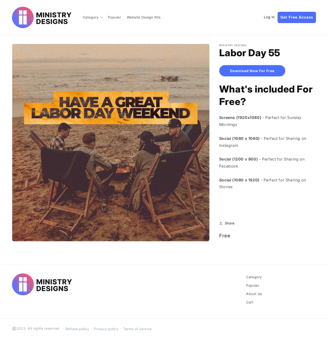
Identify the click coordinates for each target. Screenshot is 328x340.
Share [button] (230, 223)
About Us (254, 294)
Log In (269, 17)
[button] (92, 17)
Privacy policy (106, 329)
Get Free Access (296, 17)
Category (254, 277)
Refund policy (77, 329)
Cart (249, 302)
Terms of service (137, 329)
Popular (252, 285)
